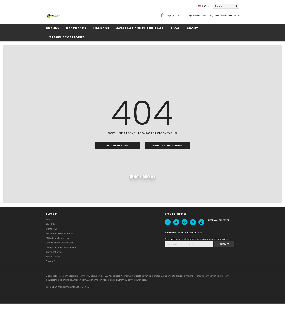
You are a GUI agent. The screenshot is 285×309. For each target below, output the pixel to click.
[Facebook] (168, 222)
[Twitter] (176, 222)
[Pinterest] (193, 222)
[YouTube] (201, 222)
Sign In (213, 15)
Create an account (229, 15)
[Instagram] (185, 222)
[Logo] (54, 16)
